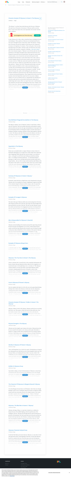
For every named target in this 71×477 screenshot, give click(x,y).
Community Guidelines (25, 465)
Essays (19, 1)
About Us (7, 463)
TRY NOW (37, 35)
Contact (6, 465)
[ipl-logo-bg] (7, 2)
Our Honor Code (24, 466)
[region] (35, 472)
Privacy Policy (23, 467)
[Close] (69, 472)
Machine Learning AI (35, 1)
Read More (25, 137)
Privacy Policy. (12, 475)
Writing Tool (28, 1)
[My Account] (65, 1)
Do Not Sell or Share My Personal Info (54, 472)
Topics (23, 1)
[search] (62, 2)
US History (42, 1)
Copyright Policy (24, 463)
